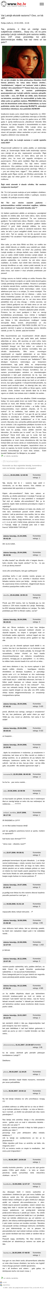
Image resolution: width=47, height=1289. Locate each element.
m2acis (6, 475)
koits (5, 1091)
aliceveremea (9, 1045)
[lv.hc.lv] (14, 3)
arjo (5, 791)
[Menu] (42, 4)
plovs (5, 1072)
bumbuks (7, 1184)
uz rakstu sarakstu (10, 456)
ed (4, 853)
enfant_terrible (9, 813)
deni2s (6, 595)
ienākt (5, 1282)
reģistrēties (20, 468)
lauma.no (7, 1253)
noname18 (7, 774)
